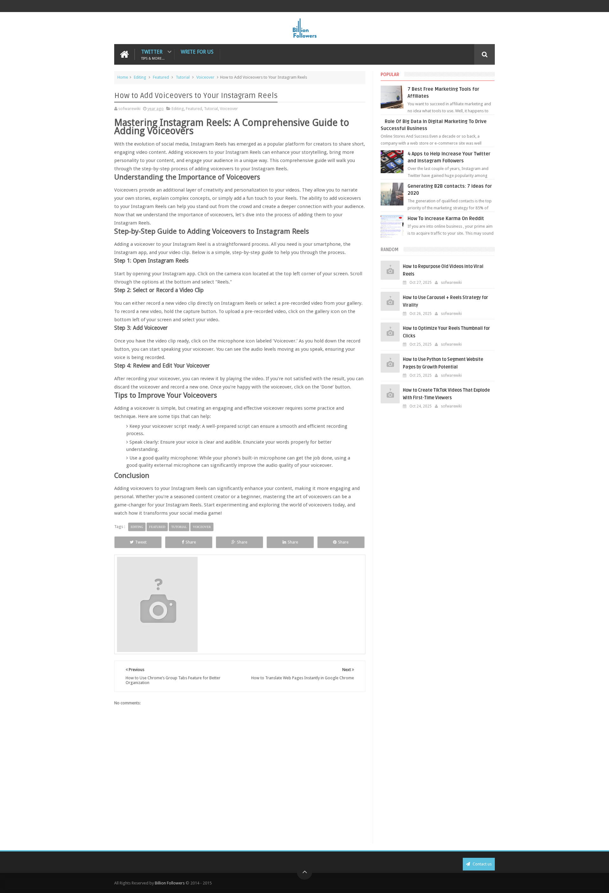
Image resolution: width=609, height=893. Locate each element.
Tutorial (183, 77)
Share (191, 542)
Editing (140, 77)
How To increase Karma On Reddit (446, 218)
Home (122, 77)
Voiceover (205, 77)
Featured (161, 77)
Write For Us (197, 52)
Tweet (141, 542)
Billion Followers (170, 883)
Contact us (482, 864)
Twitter (153, 54)
